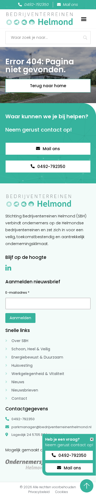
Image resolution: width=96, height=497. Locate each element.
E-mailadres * (17, 292)
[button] (83, 18)
